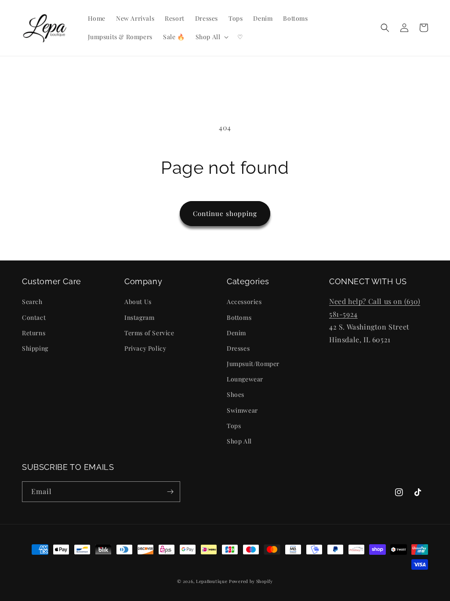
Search (32, 301)
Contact (34, 317)
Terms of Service (149, 333)
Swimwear (242, 410)
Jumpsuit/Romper (253, 363)
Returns (33, 333)
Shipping (35, 348)
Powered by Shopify (251, 581)
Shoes (235, 394)
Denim (236, 333)
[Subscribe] (170, 491)
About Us (138, 301)
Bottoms (239, 317)
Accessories (244, 301)
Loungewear (245, 379)
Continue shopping (225, 213)
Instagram (139, 317)
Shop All (239, 441)
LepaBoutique (211, 581)
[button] (211, 37)
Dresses (238, 348)
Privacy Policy (145, 348)
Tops (234, 425)
